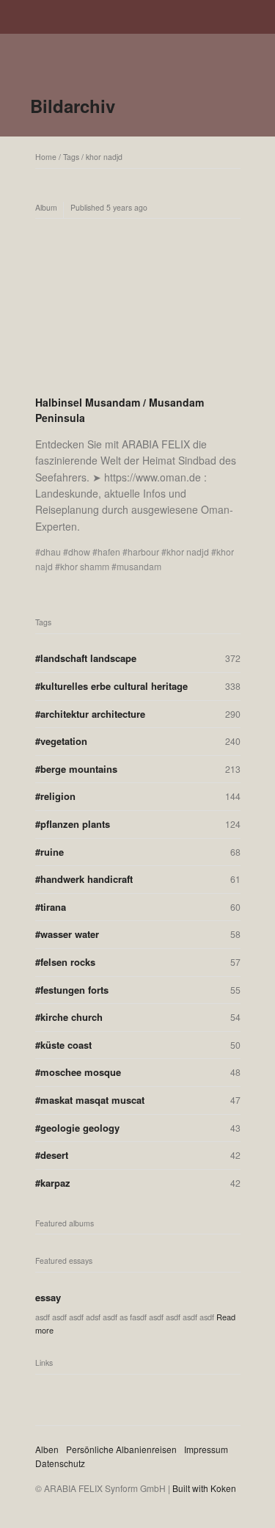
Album (46, 207)
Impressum (206, 1449)
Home (45, 156)
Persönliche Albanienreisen (121, 1449)
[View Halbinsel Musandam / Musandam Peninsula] (138, 307)
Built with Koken (204, 1488)
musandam (139, 566)
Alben (47, 1449)
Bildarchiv (72, 105)
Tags (71, 156)
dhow (79, 551)
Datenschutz (60, 1463)
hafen (109, 551)
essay (48, 1297)
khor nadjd (104, 156)
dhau (50, 551)
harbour (143, 551)
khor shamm (84, 566)
